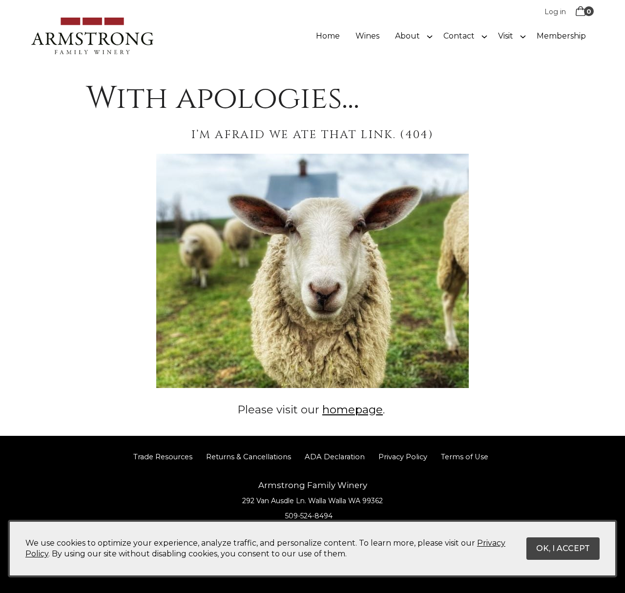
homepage (352, 409)
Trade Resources (162, 456)
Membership (561, 36)
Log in (555, 11)
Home (328, 36)
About (407, 36)
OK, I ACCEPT (563, 548)
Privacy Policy (402, 456)
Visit (505, 36)
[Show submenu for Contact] (484, 36)
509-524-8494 (309, 515)
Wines (367, 36)
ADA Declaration (335, 456)
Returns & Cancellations (248, 456)
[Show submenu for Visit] (523, 36)
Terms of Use (464, 456)
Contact (459, 36)
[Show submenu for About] (430, 36)
